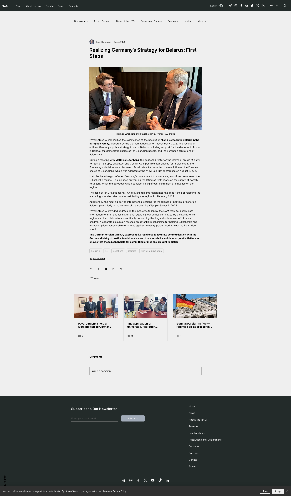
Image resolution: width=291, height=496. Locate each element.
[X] (257, 5)
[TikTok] (252, 5)
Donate (193, 459)
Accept (278, 491)
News (192, 413)
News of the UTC (125, 21)
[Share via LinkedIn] (105, 268)
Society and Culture (151, 21)
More (200, 21)
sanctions (118, 251)
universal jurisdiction (151, 251)
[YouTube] (246, 5)
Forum (192, 466)
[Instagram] (235, 5)
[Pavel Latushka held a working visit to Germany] (96, 306)
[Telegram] (230, 5)
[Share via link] (113, 268)
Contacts (194, 446)
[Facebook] (241, 5)
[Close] (287, 491)
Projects (193, 426)
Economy (173, 21)
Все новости (81, 21)
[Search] (285, 6)
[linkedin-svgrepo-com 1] (263, 5)
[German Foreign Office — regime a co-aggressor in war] (195, 306)
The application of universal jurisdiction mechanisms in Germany (143, 325)
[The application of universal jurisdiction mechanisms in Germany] (145, 306)
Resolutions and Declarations (204, 439)
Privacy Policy (119, 491)
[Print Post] (120, 268)
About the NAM (198, 419)
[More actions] (200, 42)
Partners (193, 453)
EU (106, 251)
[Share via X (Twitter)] (98, 268)
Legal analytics (197, 433)
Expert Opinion (102, 21)
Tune (265, 491)
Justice (188, 21)
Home (192, 406)
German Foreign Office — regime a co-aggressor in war (193, 325)
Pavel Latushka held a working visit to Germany (94, 325)
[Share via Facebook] (90, 268)
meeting (132, 251)
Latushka (95, 251)
